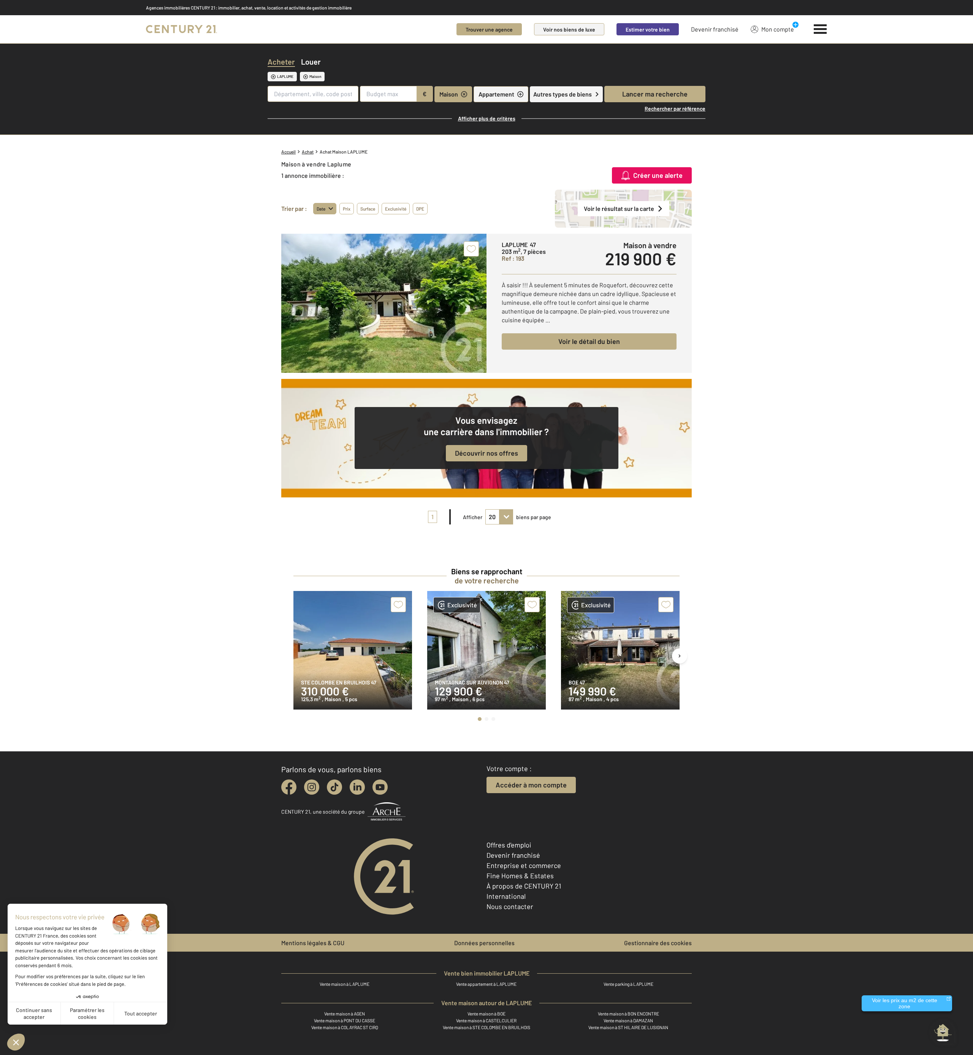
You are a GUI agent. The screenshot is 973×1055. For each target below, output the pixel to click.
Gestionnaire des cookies (658, 942)
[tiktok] (334, 787)
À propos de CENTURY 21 (523, 886)
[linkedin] (357, 787)
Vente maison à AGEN (344, 1013)
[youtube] (380, 787)
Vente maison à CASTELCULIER (486, 1020)
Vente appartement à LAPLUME (486, 984)
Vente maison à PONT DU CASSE (344, 1020)
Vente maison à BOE (486, 1013)
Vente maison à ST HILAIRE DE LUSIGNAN (628, 1027)
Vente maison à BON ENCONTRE (628, 1013)
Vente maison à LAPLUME (344, 984)
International (506, 896)
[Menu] (820, 29)
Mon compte (777, 29)
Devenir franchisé (714, 29)
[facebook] (288, 787)
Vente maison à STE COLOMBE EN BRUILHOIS (486, 1027)
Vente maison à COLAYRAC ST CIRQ (344, 1027)
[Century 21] (181, 29)
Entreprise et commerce (523, 865)
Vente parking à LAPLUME (628, 984)
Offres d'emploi (508, 845)
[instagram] (311, 787)
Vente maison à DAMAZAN (628, 1020)
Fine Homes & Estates (520, 875)
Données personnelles (484, 942)
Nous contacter (509, 906)
